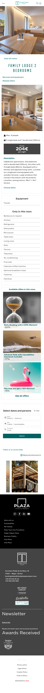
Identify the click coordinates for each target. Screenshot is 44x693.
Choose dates (10, 188)
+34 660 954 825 (12, 581)
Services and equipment (13, 77)
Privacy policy (22, 665)
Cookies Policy (22, 672)
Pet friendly (8, 526)
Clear (37, 411)
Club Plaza (8, 539)
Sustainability (9, 523)
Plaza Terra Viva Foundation (14, 530)
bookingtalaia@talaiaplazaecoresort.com (21, 576)
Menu (3, 3)
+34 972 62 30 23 (12, 579)
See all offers (22, 396)
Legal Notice (22, 668)
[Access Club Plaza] (40, 3)
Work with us (9, 520)
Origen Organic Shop (11, 533)
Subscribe (6, 622)
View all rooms (10, 58)
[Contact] (37, 3)
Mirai (27, 681)
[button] (4, 108)
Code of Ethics (22, 675)
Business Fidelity (10, 536)
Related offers (9, 81)
